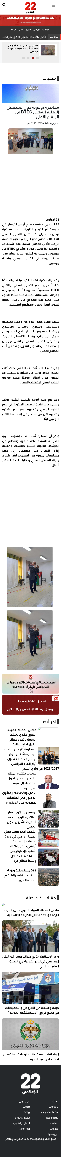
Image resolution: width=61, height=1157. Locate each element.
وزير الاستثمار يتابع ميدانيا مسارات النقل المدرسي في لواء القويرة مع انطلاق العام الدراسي (30, 961)
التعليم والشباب (21, 1123)
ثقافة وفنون (51, 1117)
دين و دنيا (53, 1134)
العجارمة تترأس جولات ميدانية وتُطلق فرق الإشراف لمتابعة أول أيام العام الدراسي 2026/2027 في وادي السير (31, 758)
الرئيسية (45, 29)
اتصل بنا (28, 29)
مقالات (54, 1123)
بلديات (26, 1106)
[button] (37, 58)
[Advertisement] (30, 187)
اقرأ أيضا (48, 722)
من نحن (36, 29)
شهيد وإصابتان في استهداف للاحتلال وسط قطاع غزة (22, 855)
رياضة (27, 1112)
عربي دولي (24, 1101)
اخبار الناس (24, 1128)
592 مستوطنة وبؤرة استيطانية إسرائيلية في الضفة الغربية (19, 875)
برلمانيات (53, 1106)
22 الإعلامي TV (17, 29)
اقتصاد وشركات (49, 1112)
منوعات (54, 1128)
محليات (49, 78)
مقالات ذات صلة (41, 898)
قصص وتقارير (22, 1117)
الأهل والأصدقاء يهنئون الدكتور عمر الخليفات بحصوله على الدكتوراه (24, 37)
